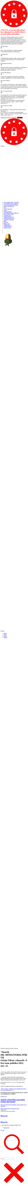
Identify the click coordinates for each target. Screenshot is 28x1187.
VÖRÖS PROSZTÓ (9, 217)
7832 (5, 207)
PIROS (5, 633)
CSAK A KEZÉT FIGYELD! (11, 205)
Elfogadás (20, 117)
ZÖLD (5, 636)
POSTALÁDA (7, 227)
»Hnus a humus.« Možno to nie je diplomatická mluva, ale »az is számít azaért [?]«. (13, 1089)
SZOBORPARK (8, 211)
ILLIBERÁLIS (7, 215)
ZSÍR (5, 221)
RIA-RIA (6, 222)
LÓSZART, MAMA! (9, 219)
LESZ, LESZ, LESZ (9, 214)
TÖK (5, 634)
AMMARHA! (7, 225)
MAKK (5, 637)
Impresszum (6, 1127)
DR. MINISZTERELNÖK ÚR (11, 213)
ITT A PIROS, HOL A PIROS (11, 203)
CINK (5, 210)
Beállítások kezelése (5, 117)
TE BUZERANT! (8, 209)
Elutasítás (14, 117)
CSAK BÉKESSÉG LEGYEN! (11, 202)
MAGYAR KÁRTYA (9, 206)
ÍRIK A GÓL (7, 223)
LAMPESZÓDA (8, 226)
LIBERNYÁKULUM (9, 218)
